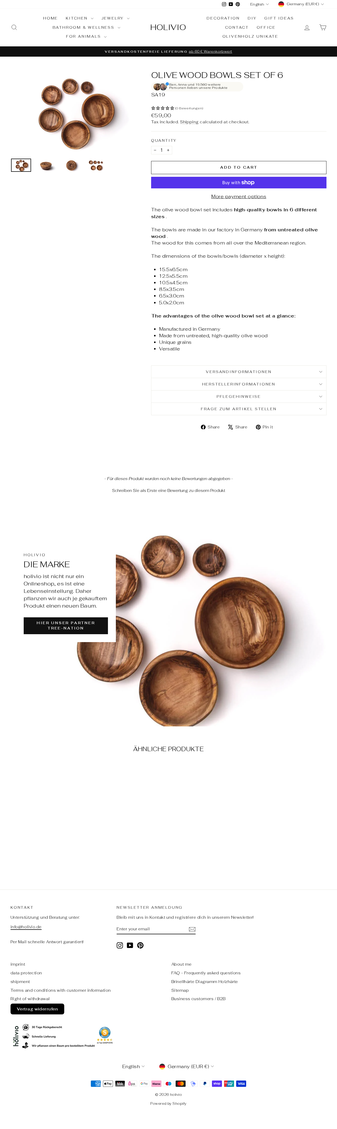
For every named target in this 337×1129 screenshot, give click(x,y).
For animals (84, 36)
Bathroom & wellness (84, 27)
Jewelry (113, 18)
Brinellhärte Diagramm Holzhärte (204, 981)
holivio (168, 27)
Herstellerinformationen (238, 384)
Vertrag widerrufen (37, 1008)
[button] (238, 108)
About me (181, 964)
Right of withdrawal (30, 998)
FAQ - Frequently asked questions (206, 972)
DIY (252, 18)
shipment (20, 981)
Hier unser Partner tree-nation (66, 625)
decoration (223, 18)
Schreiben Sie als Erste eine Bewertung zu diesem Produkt (168, 490)
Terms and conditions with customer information (61, 990)
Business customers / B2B (198, 998)
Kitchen (77, 18)
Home (50, 18)
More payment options (238, 196)
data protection (26, 972)
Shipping (189, 121)
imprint (18, 964)
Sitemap (180, 990)
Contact (237, 27)
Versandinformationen (238, 371)
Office (266, 27)
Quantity (164, 140)
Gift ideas (279, 18)
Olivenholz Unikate (250, 36)
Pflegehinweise (239, 396)
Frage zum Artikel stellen (239, 409)
